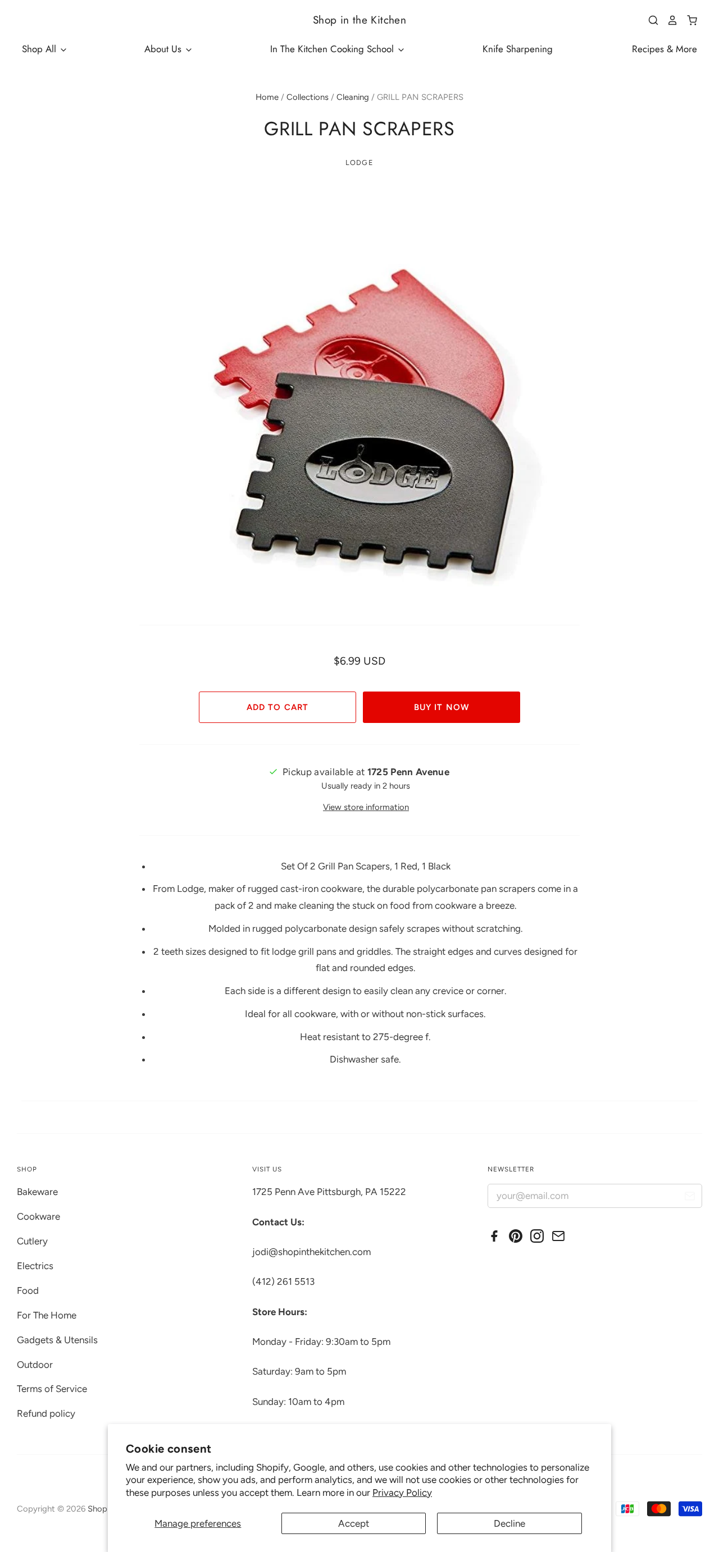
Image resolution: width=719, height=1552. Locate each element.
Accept (353, 1523)
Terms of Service (52, 1388)
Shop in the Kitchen (359, 20)
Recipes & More (664, 49)
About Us (164, 49)
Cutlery (32, 1241)
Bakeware (37, 1191)
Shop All (40, 49)
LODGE (359, 162)
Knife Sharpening (518, 49)
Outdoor (35, 1364)
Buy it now (441, 707)
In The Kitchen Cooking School (333, 49)
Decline (509, 1523)
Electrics (35, 1265)
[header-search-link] (649, 20)
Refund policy (46, 1413)
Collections (307, 97)
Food (28, 1290)
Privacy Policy (402, 1492)
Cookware (38, 1216)
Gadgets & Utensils (57, 1339)
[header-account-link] (668, 20)
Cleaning (352, 97)
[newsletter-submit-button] (689, 1197)
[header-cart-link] (688, 20)
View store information (366, 807)
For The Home (46, 1315)
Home (267, 97)
